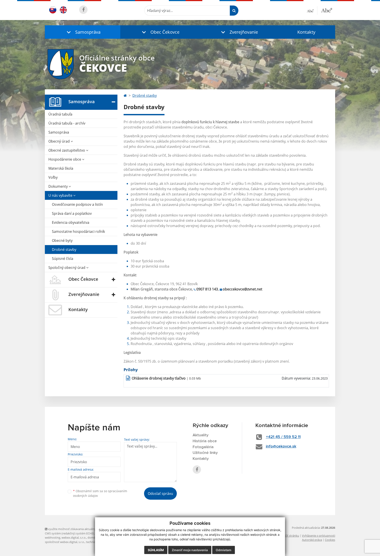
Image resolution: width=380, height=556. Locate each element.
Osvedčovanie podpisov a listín (77, 204)
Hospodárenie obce (65, 159)
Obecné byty (62, 240)
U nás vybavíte (60, 195)
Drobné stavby (64, 249)
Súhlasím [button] (156, 550)
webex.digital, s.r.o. (74, 537)
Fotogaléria (203, 447)
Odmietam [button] (223, 550)
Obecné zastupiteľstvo (67, 150)
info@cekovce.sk (281, 446)
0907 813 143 (207, 289)
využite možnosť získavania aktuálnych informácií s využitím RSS (89, 529)
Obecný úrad (59, 141)
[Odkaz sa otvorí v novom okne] (83, 10)
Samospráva (58, 132)
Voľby (53, 177)
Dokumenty (58, 186)
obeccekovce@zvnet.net (242, 289)
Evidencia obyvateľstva (70, 222)
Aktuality (200, 435)
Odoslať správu (160, 493)
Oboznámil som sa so (100, 493)
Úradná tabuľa (60, 114)
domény (93, 537)
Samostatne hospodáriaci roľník (78, 231)
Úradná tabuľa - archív (66, 123)
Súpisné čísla (62, 258)
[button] (82, 32)
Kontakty (306, 32)
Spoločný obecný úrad (67, 267)
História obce (205, 441)
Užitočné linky (205, 453)
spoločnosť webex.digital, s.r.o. (65, 542)
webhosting (52, 537)
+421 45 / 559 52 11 (283, 437)
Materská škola (60, 168)
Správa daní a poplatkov (72, 213)
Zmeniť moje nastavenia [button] (190, 550)
